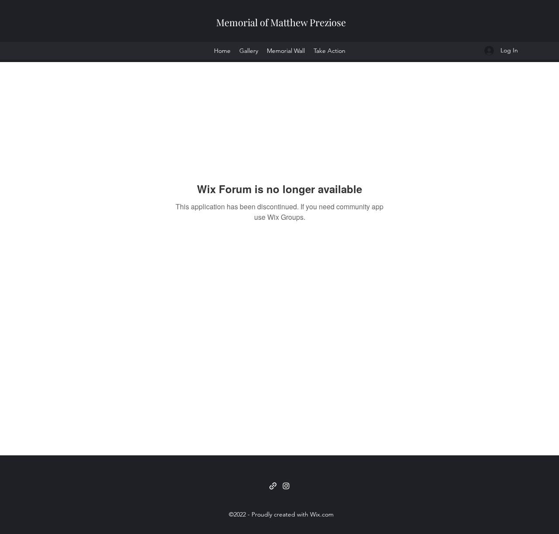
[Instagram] (286, 486)
